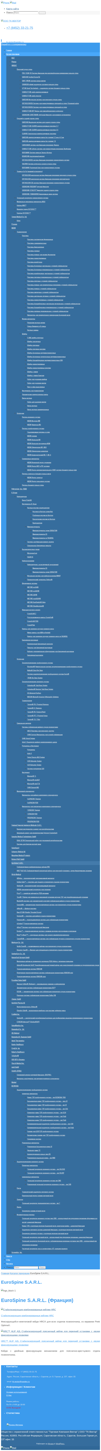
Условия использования (16, 1392)
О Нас (9, 1395)
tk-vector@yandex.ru (15, 42)
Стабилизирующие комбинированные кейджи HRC (27, 1315)
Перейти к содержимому (13, 44)
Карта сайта (12, 9)
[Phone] (5, 3)
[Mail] (13, 3)
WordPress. (60, 1444)
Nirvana (51, 1444)
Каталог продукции (20, 1273)
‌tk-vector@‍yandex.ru (21, 1381)
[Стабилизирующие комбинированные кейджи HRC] (28, 1309)
